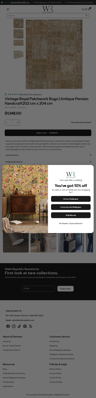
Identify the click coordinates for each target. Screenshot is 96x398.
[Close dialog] (90, 168)
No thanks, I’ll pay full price (70, 223)
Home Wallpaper (71, 199)
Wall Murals (71, 215)
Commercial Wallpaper (70, 207)
